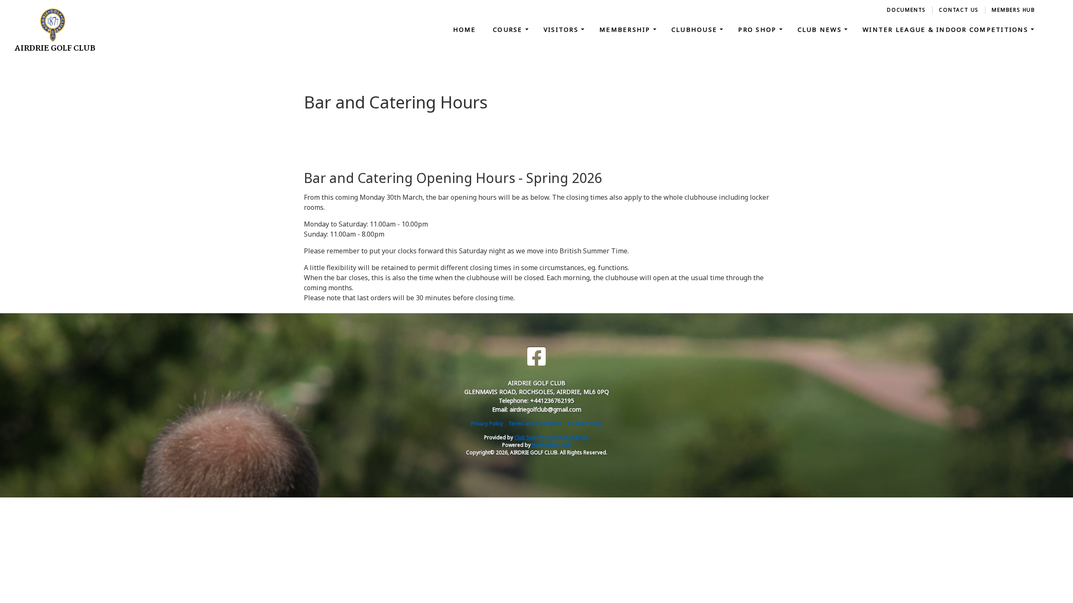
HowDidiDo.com (551, 444)
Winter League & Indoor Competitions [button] (947, 29)
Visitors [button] (562, 29)
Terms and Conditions (535, 423)
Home (464, 29)
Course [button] (509, 29)
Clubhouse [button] (695, 29)
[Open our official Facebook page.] (536, 356)
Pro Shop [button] (758, 29)
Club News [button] (821, 29)
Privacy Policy (487, 423)
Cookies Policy (585, 423)
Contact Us (959, 9)
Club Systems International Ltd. (551, 437)
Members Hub (1013, 9)
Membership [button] (626, 29)
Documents (906, 9)
